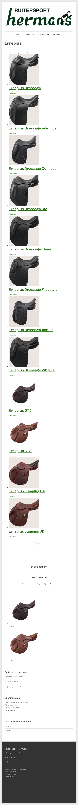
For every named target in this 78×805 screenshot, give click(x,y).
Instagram (8, 730)
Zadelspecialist (29, 34)
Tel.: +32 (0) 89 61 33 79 (11, 682)
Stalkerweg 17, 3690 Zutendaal (14, 676)
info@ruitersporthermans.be (13, 687)
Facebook (8, 726)
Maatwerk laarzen (43, 34)
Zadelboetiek (57, 34)
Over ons (17, 34)
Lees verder (13, 93)
